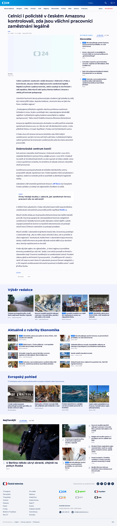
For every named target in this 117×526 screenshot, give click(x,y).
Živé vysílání (6, 494)
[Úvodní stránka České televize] (13, 483)
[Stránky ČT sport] (80, 491)
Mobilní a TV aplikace (9, 512)
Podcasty (84, 8)
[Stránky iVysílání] (100, 491)
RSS (113, 522)
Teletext (5, 500)
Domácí (33, 8)
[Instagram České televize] (98, 483)
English (17, 522)
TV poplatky (7, 497)
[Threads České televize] (112, 483)
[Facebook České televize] (101, 483)
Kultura (76, 8)
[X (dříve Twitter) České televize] (108, 483)
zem (9, 31)
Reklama (32, 494)
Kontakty (32, 515)
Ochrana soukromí (26, 522)
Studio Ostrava (33, 500)
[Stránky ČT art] (79, 497)
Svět (39, 8)
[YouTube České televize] (105, 483)
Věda (69, 8)
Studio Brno (33, 497)
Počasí (63, 8)
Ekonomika (55, 8)
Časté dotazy (33, 512)
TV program (6, 491)
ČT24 (29, 276)
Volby (26, 8)
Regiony (46, 8)
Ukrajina (19, 8)
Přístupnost (36, 522)
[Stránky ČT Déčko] (62, 497)
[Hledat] (106, 3)
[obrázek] (41, 53)
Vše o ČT (5, 515)
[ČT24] (5, 3)
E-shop (5, 509)
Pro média (32, 491)
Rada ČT (31, 503)
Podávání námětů (34, 509)
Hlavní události (9, 8)
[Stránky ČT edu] (98, 497)
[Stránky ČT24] (62, 491)
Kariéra (31, 506)
